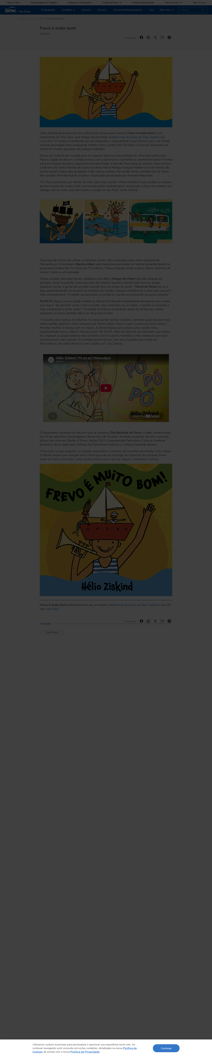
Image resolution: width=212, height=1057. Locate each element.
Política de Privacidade (85, 1052)
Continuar (166, 1048)
